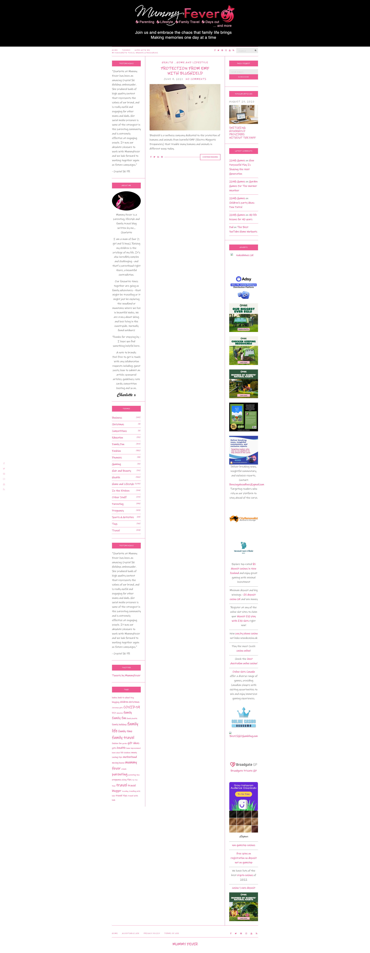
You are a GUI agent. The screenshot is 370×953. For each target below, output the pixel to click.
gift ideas (133, 743)
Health (167, 62)
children (124, 702)
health (121, 748)
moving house (118, 762)
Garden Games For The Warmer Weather (243, 186)
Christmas (118, 424)
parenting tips (134, 775)
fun (120, 743)
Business (117, 417)
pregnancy (116, 779)
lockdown (127, 753)
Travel (116, 530)
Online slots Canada (244, 671)
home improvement (133, 748)
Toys (114, 524)
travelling (125, 791)
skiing (124, 780)
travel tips (121, 795)
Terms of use (171, 933)
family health (132, 718)
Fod (231, 227)
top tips (135, 780)
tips (129, 779)
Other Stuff (119, 497)
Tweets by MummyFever (126, 675)
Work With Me (142, 50)
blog (132, 698)
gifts (114, 748)
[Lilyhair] (243, 824)
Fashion (116, 451)
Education (117, 437)
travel (121, 785)
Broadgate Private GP (244, 770)
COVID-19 (131, 707)
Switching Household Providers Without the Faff (242, 132)
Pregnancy (118, 510)
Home (115, 50)
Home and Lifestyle (192, 62)
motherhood (130, 757)
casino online (243, 650)
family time (125, 731)
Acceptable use (130, 933)
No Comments (196, 79)
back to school (124, 697)
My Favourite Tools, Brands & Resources (135, 53)
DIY (114, 713)
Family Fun (118, 444)
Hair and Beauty (121, 470)
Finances (117, 457)
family (128, 713)
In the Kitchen (121, 490)
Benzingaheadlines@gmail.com (246, 484)
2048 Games (237, 160)
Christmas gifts (117, 708)
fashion (115, 743)
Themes (126, 50)
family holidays (119, 724)
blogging (115, 702)
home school (116, 753)
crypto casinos (245, 875)
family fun (119, 718)
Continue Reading (210, 157)
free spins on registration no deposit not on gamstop (244, 858)
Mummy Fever (185, 944)
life (122, 752)
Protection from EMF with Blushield (185, 71)
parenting (119, 774)
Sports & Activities (123, 517)
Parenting (117, 504)
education (120, 713)
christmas (134, 702)
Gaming (116, 464)
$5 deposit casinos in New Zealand (243, 568)
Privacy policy (152, 933)
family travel (123, 737)
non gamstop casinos (243, 845)
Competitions (119, 431)
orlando (123, 769)
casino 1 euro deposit (243, 888)
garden (124, 744)
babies (114, 697)
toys (113, 786)
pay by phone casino (246, 633)
